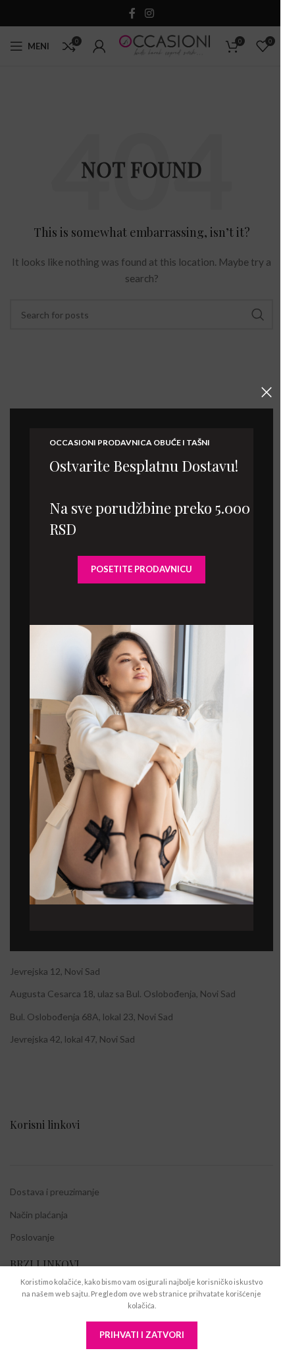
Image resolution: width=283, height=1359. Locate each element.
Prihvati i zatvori (141, 1334)
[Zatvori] (266, 392)
